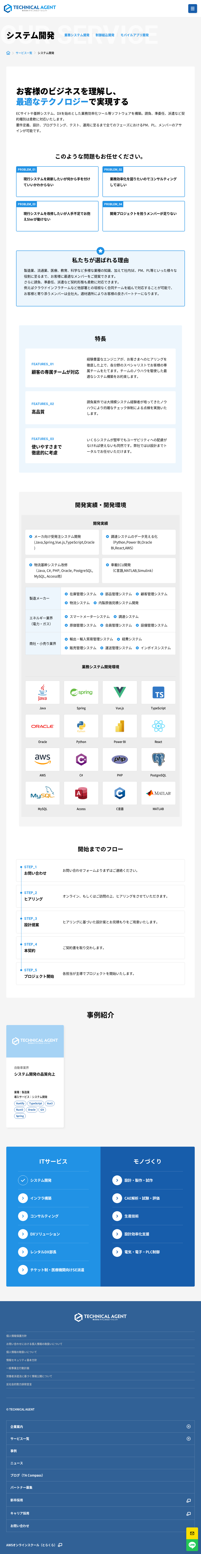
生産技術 (131, 1216)
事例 (13, 1451)
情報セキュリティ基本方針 (21, 1360)
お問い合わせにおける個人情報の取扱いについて (34, 1344)
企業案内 (16, 1427)
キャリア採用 (19, 1513)
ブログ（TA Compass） (27, 1475)
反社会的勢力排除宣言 (19, 1384)
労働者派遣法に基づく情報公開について (29, 1376)
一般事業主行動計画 (17, 1368)
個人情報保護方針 (16, 1336)
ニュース (16, 1463)
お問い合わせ (19, 1526)
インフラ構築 (40, 1198)
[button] (192, 8)
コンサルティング (44, 1216)
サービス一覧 (19, 1439)
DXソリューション (45, 1234)
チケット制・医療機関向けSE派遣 (57, 1269)
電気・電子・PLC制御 (142, 1251)
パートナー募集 (21, 1487)
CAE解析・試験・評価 (142, 1198)
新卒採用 (16, 1500)
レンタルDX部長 (43, 1251)
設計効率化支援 (136, 1234)
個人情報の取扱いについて (21, 1352)
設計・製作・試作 (138, 1180)
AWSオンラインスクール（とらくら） (31, 1545)
